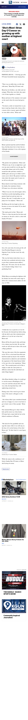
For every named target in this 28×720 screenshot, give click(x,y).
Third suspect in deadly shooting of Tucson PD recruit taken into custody (14, 15)
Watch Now (23, 2)
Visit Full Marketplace (21, 479)
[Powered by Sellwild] (24, 569)
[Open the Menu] (2, 2)
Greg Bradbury (11, 67)
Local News (6, 24)
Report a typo (6, 469)
